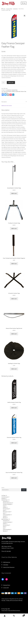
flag (25, 91)
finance (22, 91)
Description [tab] (4, 101)
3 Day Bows (5, 564)
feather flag (17, 91)
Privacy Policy (4, 610)
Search (2, 487)
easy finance (8, 91)
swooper (6, 92)
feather (13, 91)
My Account (4, 616)
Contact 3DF (6, 587)
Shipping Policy (6, 585)
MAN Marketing (6, 562)
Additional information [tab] (6, 105)
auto (5, 91)
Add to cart (10, 82)
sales (2, 92)
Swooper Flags (9, 8)
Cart (21, 615)
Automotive (15, 8)
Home (4, 8)
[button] (25, 16)
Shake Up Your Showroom (8, 567)
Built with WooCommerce (14, 610)
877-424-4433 (8, 551)
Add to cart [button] (14, 193)
